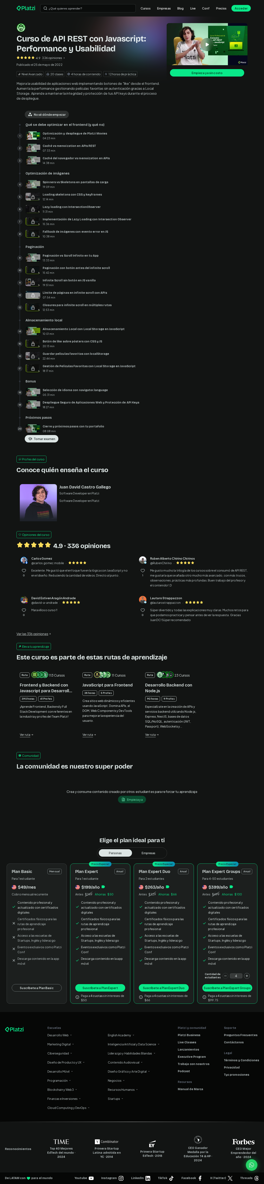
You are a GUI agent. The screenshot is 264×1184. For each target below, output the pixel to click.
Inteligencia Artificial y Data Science (132, 1044)
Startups (114, 1098)
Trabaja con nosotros (193, 1064)
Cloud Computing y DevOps (66, 1108)
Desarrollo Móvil (58, 1071)
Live (193, 8)
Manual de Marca (190, 1089)
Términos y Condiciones (241, 1060)
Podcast (184, 1071)
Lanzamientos (188, 1049)
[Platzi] (25, 8)
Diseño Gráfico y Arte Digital (127, 1071)
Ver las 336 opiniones (32, 634)
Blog (180, 8)
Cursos (146, 8)
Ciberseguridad (58, 1053)
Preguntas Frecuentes (240, 1035)
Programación (57, 1080)
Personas (115, 853)
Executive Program (192, 1057)
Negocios (114, 1080)
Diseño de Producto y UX (64, 1062)
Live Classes (187, 1042)
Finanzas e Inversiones (62, 1098)
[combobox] (88, 8)
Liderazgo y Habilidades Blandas (130, 1053)
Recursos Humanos (121, 1089)
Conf (206, 8)
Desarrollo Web (58, 1035)
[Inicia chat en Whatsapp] (251, 1165)
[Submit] (45, 8)
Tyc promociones (236, 1075)
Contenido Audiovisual (123, 1062)
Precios (221, 8)
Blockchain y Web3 (60, 1089)
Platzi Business (189, 1035)
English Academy (119, 1035)
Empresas (164, 8)
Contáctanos (234, 1042)
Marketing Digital (59, 1044)
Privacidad (232, 1067)
